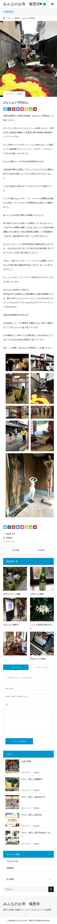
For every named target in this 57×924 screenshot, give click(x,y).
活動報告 (19, 94)
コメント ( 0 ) (15, 667)
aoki (13, 534)
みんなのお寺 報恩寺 (21, 4)
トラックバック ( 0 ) (41, 667)
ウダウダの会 (12, 861)
